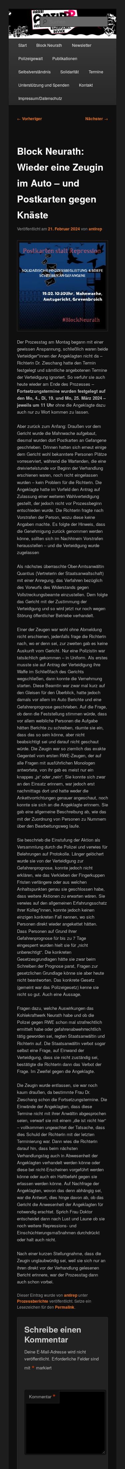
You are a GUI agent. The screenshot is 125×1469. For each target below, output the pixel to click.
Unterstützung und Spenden (43, 85)
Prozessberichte (32, 1301)
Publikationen (64, 58)
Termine (96, 71)
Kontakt (86, 85)
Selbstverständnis (34, 71)
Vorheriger (29, 119)
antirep (95, 229)
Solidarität (69, 71)
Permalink (64, 1307)
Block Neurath (49, 45)
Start (22, 45)
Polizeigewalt (30, 58)
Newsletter (81, 45)
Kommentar (42, 1396)
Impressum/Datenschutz (40, 98)
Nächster (96, 119)
